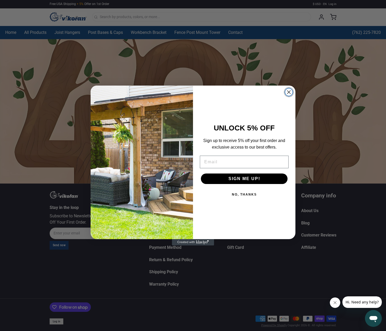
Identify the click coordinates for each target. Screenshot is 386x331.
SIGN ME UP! (244, 178)
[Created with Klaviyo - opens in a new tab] (193, 242)
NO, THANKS (244, 194)
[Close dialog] (289, 92)
